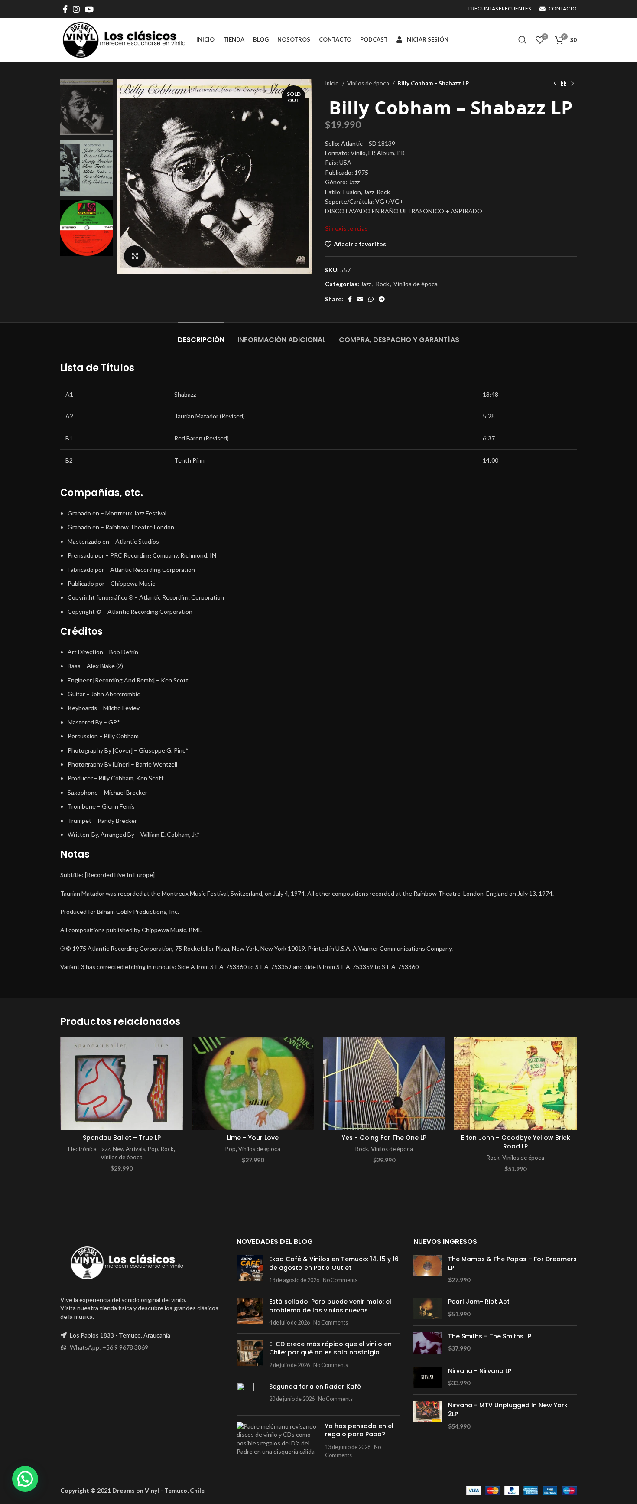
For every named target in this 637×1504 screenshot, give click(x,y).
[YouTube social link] (89, 9)
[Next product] (572, 83)
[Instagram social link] (76, 9)
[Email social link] (360, 299)
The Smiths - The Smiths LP (489, 1336)
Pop (153, 1148)
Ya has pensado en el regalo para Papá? (359, 1430)
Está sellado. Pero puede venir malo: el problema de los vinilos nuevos (330, 1306)
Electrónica (82, 1148)
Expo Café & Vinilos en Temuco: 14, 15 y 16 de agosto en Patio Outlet (334, 1263)
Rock (382, 283)
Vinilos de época (368, 83)
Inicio (332, 83)
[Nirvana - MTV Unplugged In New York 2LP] (427, 1415)
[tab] (201, 335)
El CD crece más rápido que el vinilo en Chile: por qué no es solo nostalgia (330, 1348)
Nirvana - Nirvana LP (479, 1371)
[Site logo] (124, 39)
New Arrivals (129, 1148)
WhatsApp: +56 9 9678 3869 (109, 1347)
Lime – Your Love (253, 1137)
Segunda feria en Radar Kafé (315, 1386)
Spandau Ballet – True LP (122, 1137)
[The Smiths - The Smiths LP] (427, 1343)
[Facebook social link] (65, 9)
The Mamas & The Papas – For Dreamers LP (512, 1263)
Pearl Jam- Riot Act (479, 1302)
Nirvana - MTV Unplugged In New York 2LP (508, 1409)
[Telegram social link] (381, 299)
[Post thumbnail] (250, 1269)
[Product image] (121, 1083)
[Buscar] (522, 40)
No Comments (340, 1280)
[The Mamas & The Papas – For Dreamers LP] (427, 1269)
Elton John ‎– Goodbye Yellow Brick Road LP (515, 1142)
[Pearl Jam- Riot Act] (427, 1308)
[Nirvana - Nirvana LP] (427, 1377)
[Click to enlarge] (135, 256)
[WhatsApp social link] (371, 299)
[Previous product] (555, 83)
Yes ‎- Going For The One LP (384, 1137)
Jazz (366, 283)
